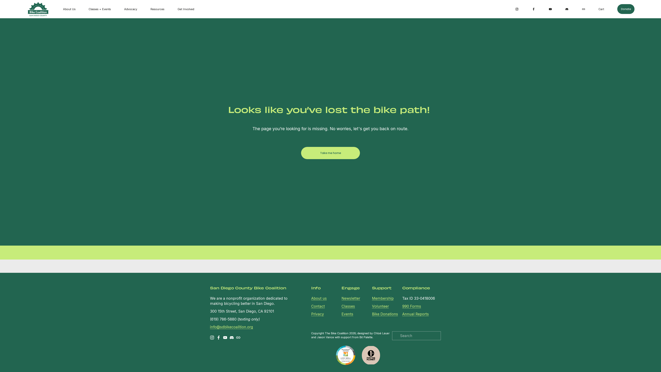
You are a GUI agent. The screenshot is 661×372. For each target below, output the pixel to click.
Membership (383, 298)
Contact (318, 306)
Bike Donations (385, 314)
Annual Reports (415, 314)
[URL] (583, 9)
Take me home (330, 153)
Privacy (317, 314)
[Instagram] (517, 9)
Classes (348, 306)
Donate (626, 9)
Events (347, 314)
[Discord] (567, 9)
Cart (601, 9)
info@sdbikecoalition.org (231, 327)
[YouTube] (550, 9)
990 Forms (411, 306)
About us (319, 298)
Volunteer (380, 306)
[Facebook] (533, 9)
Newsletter (351, 298)
